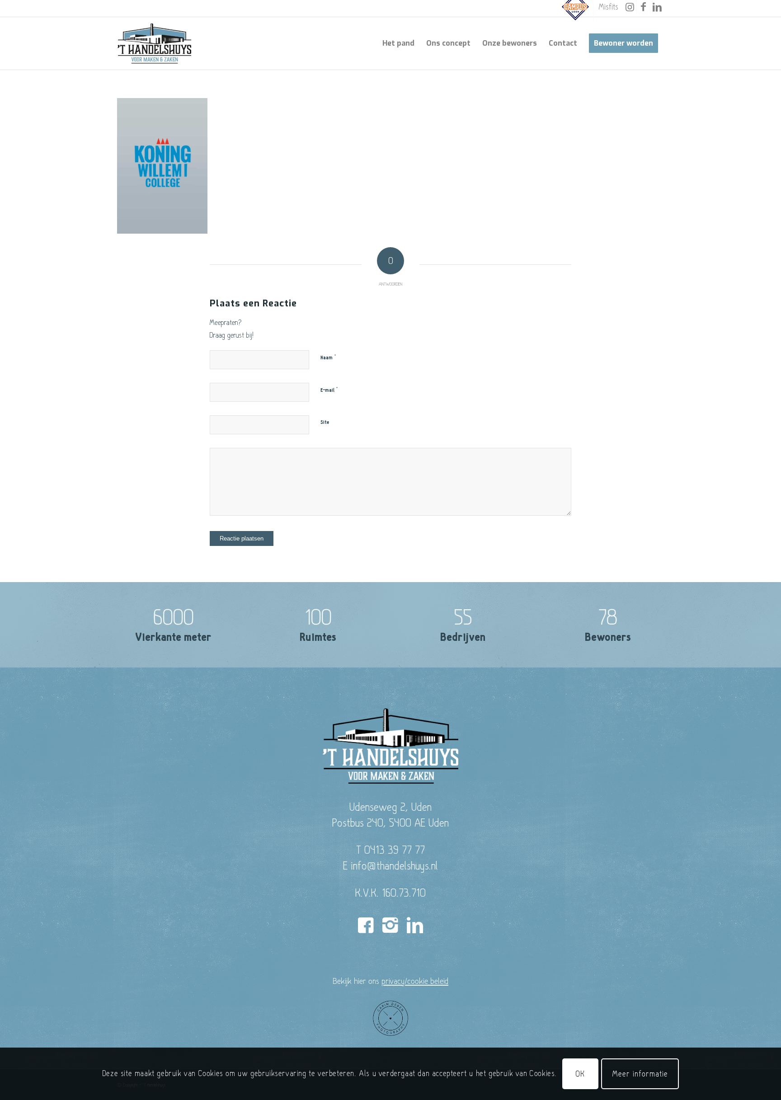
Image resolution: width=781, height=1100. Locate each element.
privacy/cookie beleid (414, 981)
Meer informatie (640, 1073)
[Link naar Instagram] (629, 7)
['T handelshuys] (154, 43)
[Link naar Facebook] (643, 7)
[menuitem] (575, 13)
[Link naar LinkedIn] (657, 7)
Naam (328, 357)
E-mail (329, 390)
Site (324, 422)
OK (580, 1073)
